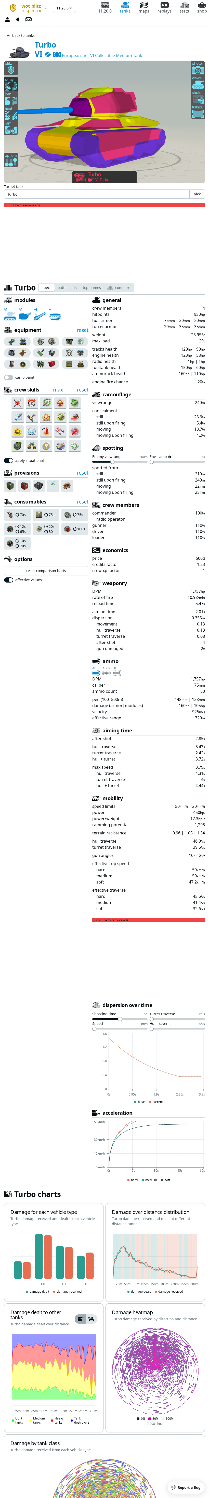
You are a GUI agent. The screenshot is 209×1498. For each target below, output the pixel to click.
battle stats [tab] (67, 287)
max (58, 389)
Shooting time (104, 1014)
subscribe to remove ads (22, 205)
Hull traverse (161, 1024)
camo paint (24, 377)
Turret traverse (162, 1014)
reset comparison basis (46, 570)
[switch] (8, 377)
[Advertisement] (104, 243)
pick (197, 194)
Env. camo (158, 457)
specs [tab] (46, 287)
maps (144, 11)
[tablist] (86, 287)
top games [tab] (92, 287)
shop (202, 11)
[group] (17, 341)
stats (184, 11)
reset (82, 330)
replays (165, 11)
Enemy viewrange (107, 457)
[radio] (10, 341)
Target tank (13, 186)
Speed (97, 1024)
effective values (28, 580)
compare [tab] (122, 287)
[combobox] (26, 8)
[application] (148, 1068)
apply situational (29, 460)
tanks (125, 11)
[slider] (112, 462)
